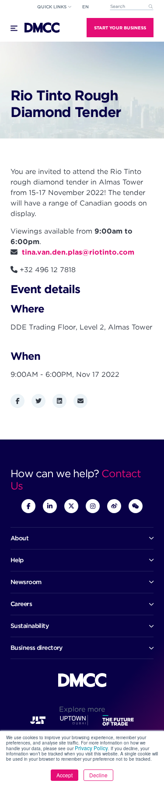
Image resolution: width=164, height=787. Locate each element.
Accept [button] (64, 775)
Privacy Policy (91, 748)
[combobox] (132, 7)
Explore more (82, 709)
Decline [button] (98, 775)
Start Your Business (120, 27)
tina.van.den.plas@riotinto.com (78, 252)
